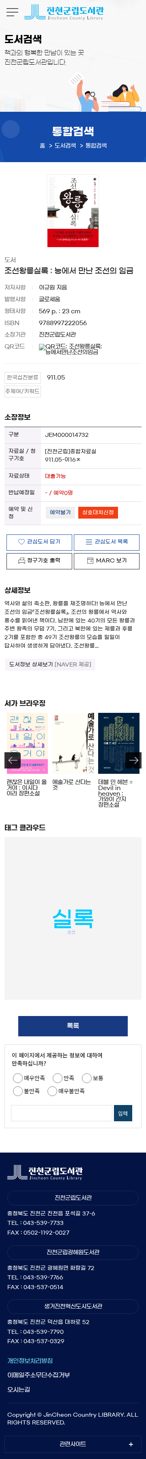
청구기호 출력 (43, 560)
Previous (12, 760)
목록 (73, 1026)
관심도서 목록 (111, 542)
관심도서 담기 (43, 542)
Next (133, 760)
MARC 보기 (111, 560)
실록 (73, 919)
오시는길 (18, 1390)
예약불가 (60, 512)
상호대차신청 (98, 512)
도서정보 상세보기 (50, 664)
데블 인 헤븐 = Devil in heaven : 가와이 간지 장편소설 (115, 793)
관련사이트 (73, 1444)
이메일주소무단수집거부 (38, 1375)
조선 (71, 932)
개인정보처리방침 (30, 1361)
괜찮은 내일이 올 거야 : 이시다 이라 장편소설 (26, 788)
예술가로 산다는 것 (71, 785)
